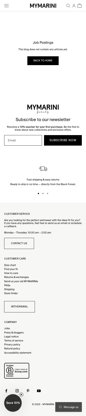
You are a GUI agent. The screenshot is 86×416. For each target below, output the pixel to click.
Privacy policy (12, 344)
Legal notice (11, 336)
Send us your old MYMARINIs (21, 281)
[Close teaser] (21, 394)
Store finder (11, 293)
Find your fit (11, 269)
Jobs (7, 328)
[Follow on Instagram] (17, 391)
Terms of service (13, 340)
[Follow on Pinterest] (28, 391)
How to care (11, 273)
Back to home (43, 60)
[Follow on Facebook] (6, 391)
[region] (43, 175)
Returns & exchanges (16, 277)
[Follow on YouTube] (39, 391)
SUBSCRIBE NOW (62, 140)
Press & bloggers (14, 332)
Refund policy (12, 348)
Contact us (19, 243)
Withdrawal (19, 306)
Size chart (10, 265)
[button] (13, 403)
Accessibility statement (17, 353)
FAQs (7, 285)
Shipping (9, 289)
